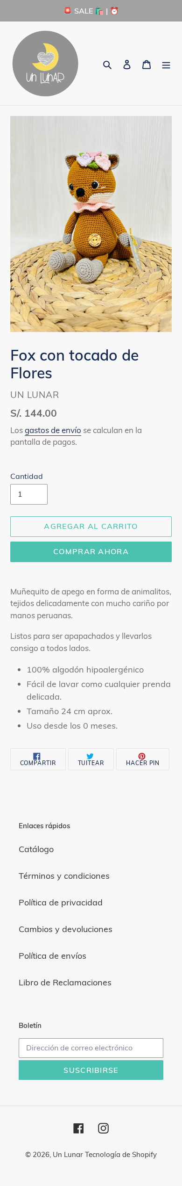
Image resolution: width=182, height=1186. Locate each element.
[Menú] (166, 63)
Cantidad (26, 476)
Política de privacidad (61, 902)
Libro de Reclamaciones (65, 982)
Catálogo (36, 849)
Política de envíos (52, 955)
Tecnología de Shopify (121, 1154)
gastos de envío (53, 430)
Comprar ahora (91, 551)
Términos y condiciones (64, 875)
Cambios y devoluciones (65, 929)
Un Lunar (68, 1154)
